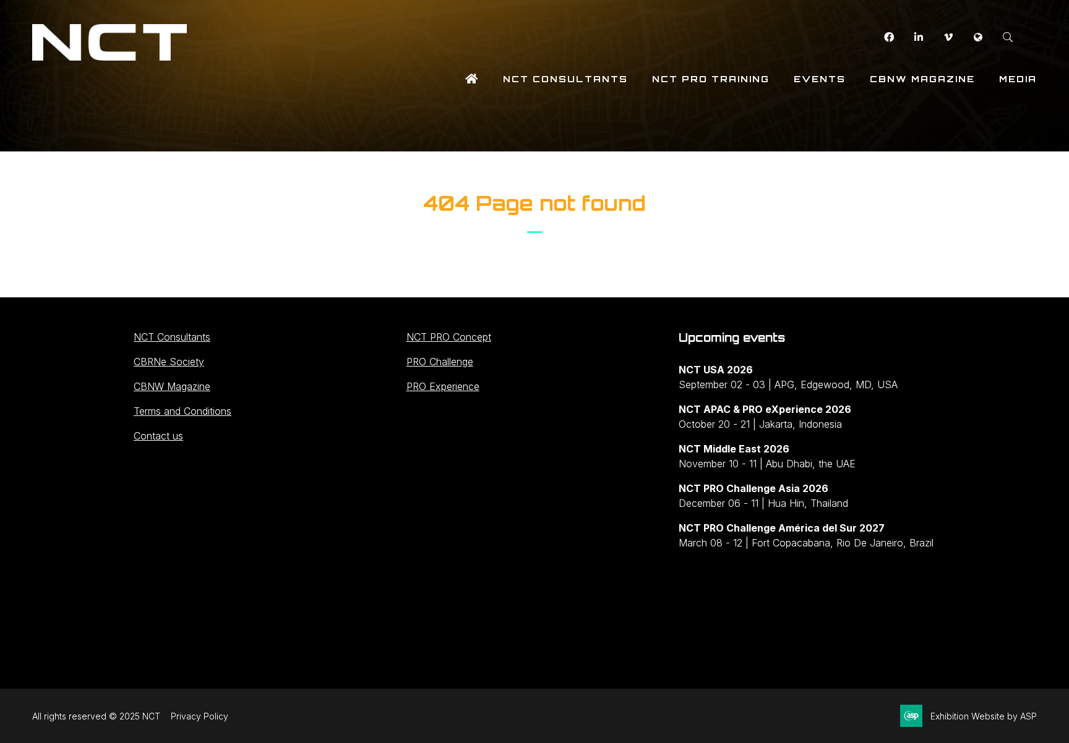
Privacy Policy (199, 716)
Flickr (977, 37)
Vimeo (948, 37)
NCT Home (472, 78)
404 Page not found (534, 203)
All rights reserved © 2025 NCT (96, 716)
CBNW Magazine (922, 79)
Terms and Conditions (182, 411)
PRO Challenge (439, 361)
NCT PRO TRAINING (711, 79)
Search (1007, 37)
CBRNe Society (169, 361)
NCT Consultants (565, 79)
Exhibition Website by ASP (983, 716)
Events (820, 79)
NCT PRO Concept (448, 337)
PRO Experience (442, 386)
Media (1018, 79)
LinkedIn (918, 37)
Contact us (158, 436)
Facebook (888, 37)
